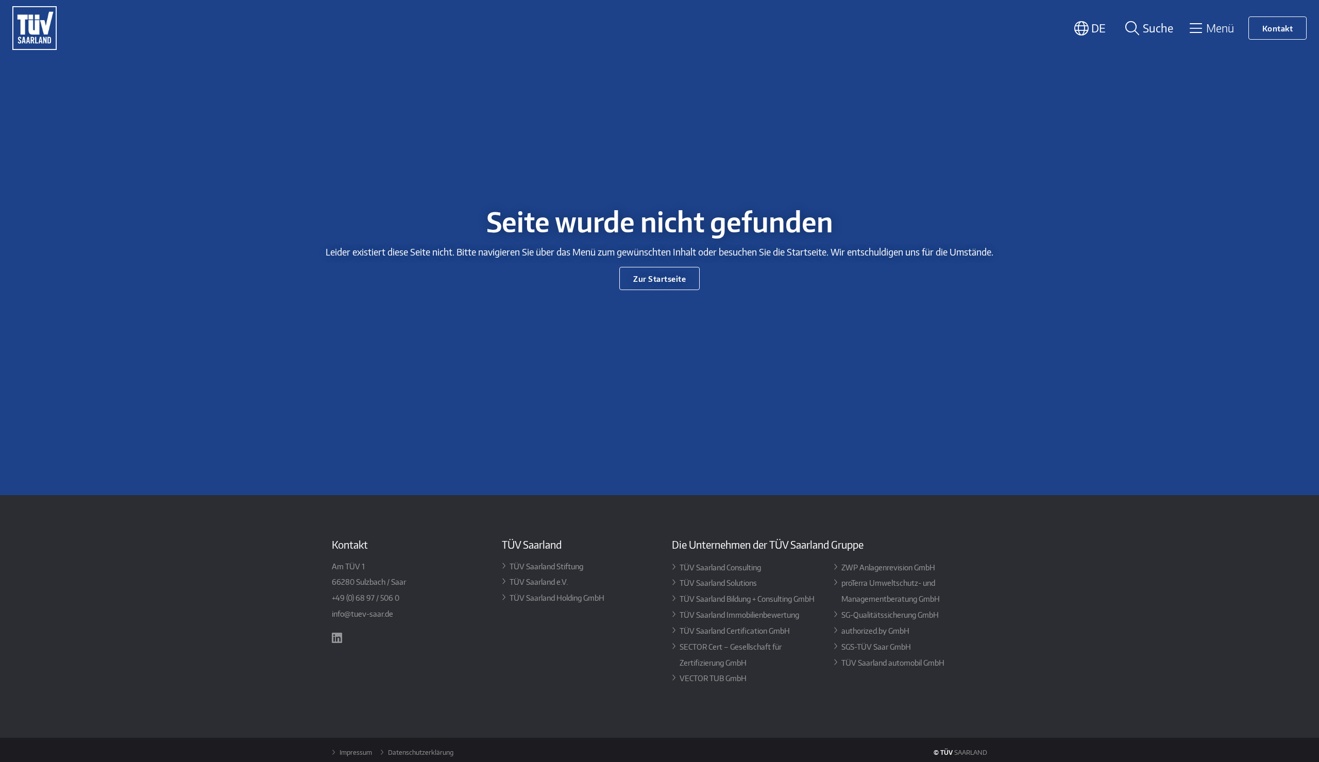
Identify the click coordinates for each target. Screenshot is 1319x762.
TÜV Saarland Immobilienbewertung (739, 614)
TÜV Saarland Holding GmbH (557, 597)
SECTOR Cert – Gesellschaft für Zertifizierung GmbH (731, 654)
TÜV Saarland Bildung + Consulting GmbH (747, 598)
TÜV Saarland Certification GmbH (735, 630)
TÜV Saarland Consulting (720, 567)
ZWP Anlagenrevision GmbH (888, 567)
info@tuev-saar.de (362, 613)
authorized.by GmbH (875, 630)
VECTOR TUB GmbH (713, 678)
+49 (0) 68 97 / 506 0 (365, 597)
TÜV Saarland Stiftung (546, 566)
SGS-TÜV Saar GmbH (876, 646)
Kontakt (1277, 28)
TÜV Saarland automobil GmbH (892, 662)
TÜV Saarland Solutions (718, 582)
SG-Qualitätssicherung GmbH (890, 614)
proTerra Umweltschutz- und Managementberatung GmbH (890, 590)
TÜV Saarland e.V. (539, 581)
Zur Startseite (659, 278)
